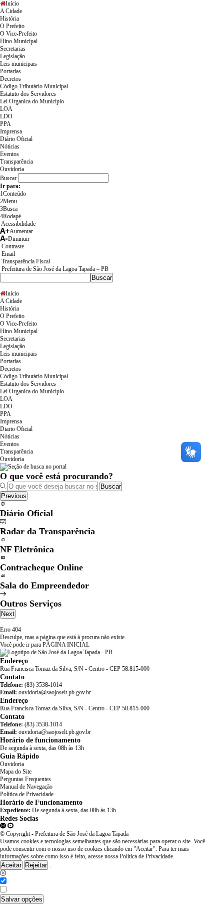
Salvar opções (21, 899)
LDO (6, 116)
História (9, 18)
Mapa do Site (16, 771)
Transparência (16, 161)
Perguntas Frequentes (25, 779)
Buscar (110, 486)
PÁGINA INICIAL (66, 644)
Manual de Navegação (26, 786)
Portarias (10, 71)
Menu (8, 201)
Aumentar (21, 231)
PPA (5, 123)
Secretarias (13, 48)
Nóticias (10, 146)
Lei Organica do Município (32, 101)
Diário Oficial (16, 138)
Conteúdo (13, 193)
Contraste (12, 246)
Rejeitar (36, 865)
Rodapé (10, 216)
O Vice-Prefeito (18, 33)
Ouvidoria (12, 169)
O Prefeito (12, 26)
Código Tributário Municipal (34, 86)
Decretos (10, 78)
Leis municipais (18, 63)
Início (12, 3)
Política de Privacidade (27, 794)
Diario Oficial (16, 428)
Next (7, 614)
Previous (13, 496)
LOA (6, 108)
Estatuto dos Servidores (28, 93)
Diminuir (19, 238)
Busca (9, 208)
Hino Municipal (19, 41)
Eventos (9, 154)
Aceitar (11, 865)
